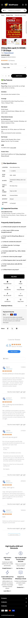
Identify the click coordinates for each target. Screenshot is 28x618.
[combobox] (14, 10)
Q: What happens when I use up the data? (13, 260)
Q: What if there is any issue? (10, 269)
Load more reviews (14, 534)
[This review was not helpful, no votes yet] (23, 392)
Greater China (9, 15)
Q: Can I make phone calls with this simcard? (11, 265)
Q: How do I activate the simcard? (11, 241)
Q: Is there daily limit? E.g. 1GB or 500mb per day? (13, 252)
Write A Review (14, 351)
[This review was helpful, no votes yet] (21, 392)
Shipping (3, 57)
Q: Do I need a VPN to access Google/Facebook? (10, 231)
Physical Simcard (8, 53)
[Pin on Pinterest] (17, 328)
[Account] (23, 5)
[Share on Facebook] (8, 328)
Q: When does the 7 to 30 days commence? (10, 246)
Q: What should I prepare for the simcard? (13, 227)
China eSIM (13, 147)
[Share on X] (12, 328)
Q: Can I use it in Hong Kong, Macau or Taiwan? (12, 237)
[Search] (25, 10)
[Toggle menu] (2, 5)
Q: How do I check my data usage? (11, 256)
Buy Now (14, 276)
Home (2, 15)
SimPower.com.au (9, 615)
